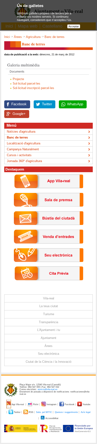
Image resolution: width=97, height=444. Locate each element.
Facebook (19, 104)
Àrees (18, 37)
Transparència (48, 322)
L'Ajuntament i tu (48, 330)
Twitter (47, 104)
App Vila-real (17, 404)
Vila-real (48, 298)
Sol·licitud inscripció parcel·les (33, 88)
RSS (31, 412)
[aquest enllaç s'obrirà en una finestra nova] (48, 265)
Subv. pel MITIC (44, 412)
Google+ (19, 114)
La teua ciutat (48, 306)
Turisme (48, 314)
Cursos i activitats (19, 155)
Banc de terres (17, 137)
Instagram (51, 404)
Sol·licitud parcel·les (26, 83)
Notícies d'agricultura (21, 131)
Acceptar (74, 26)
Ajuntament (48, 338)
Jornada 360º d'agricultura (24, 161)
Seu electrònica (48, 353)
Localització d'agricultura (23, 143)
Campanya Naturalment (23, 149)
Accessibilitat (51, 418)
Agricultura (33, 37)
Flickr (35, 404)
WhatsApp (75, 104)
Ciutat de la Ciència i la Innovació (48, 361)
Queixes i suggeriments (66, 412)
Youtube (86, 404)
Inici (7, 37)
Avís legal (85, 412)
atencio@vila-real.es (47, 389)
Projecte (18, 79)
